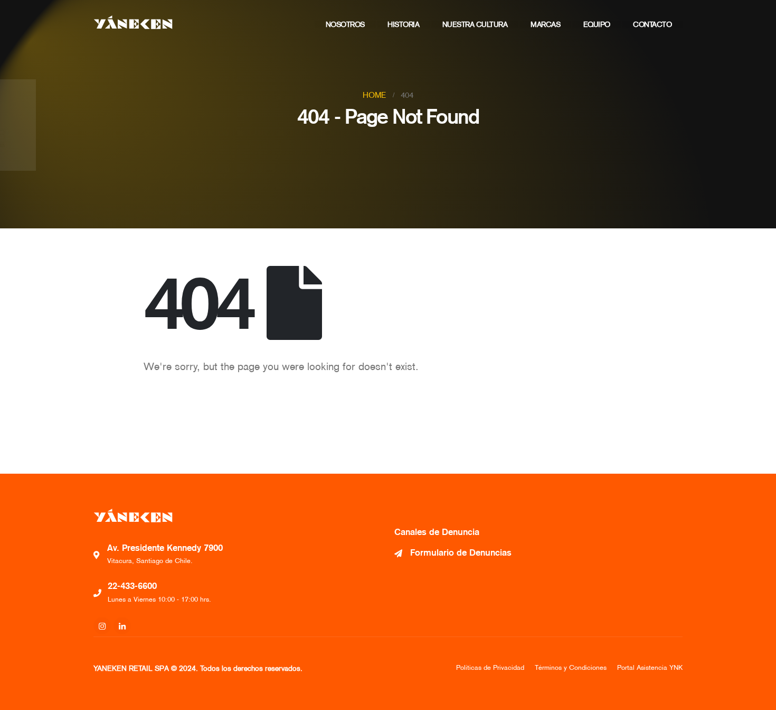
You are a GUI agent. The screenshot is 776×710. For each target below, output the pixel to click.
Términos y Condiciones (571, 667)
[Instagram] (102, 625)
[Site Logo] (133, 22)
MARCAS (545, 24)
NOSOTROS (345, 24)
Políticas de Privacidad (490, 667)
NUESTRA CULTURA (475, 24)
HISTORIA (403, 24)
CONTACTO (652, 24)
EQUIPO (596, 24)
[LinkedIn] (122, 625)
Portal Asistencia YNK (650, 667)
